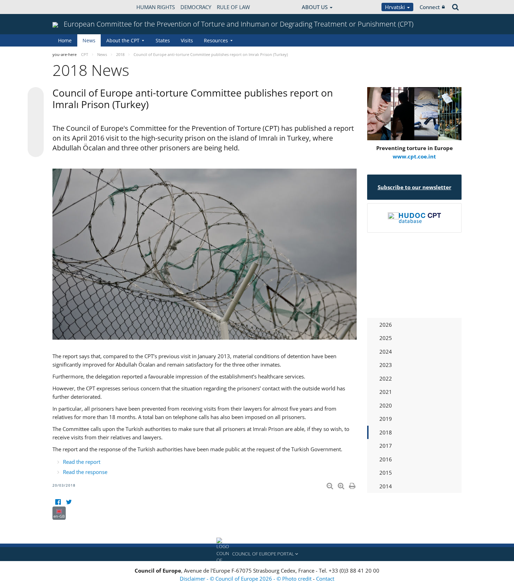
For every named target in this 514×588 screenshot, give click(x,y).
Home (65, 40)
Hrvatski (395, 6)
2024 (385, 351)
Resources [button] (216, 40)
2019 (385, 418)
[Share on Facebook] (35, 122)
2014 (385, 486)
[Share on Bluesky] (35, 96)
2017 (385, 445)
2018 (385, 432)
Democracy (195, 6)
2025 (385, 337)
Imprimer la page (353, 484)
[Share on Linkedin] (35, 135)
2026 (385, 324)
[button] (257, 554)
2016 (385, 459)
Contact (325, 578)
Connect (430, 6)
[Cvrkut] (68, 502)
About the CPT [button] (123, 40)
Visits (187, 40)
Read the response (85, 471)
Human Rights (155, 6)
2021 (385, 391)
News (89, 40)
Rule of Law (233, 6)
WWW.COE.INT (69, 7)
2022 (385, 378)
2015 (385, 472)
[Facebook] (57, 502)
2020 (385, 405)
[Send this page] (35, 149)
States (163, 40)
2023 (385, 364)
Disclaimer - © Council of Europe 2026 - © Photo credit (246, 578)
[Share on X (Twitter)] (35, 109)
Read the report (81, 461)
